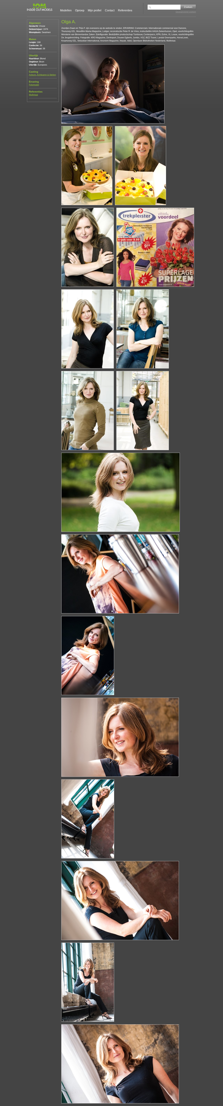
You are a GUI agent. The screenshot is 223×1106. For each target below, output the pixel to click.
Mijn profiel (94, 10)
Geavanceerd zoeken (186, 12)
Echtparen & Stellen (46, 75)
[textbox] (166, 7)
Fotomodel (34, 85)
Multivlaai (33, 95)
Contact (109, 10)
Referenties (125, 10)
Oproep (79, 10)
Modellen (66, 10)
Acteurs (32, 75)
